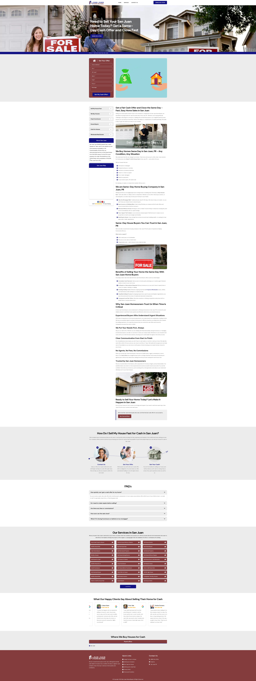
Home (119, 2)
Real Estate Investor (122, 576)
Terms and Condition (129, 672)
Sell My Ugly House (148, 572)
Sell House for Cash (95, 559)
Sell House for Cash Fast (130, 667)
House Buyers (120, 580)
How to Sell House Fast (149, 568)
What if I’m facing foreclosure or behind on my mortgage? (109, 519)
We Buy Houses (95, 555)
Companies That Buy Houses (151, 576)
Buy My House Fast (122, 546)
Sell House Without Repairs (150, 555)
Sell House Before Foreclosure (124, 568)
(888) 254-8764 (160, 2)
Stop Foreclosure (121, 563)
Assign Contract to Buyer (130, 659)
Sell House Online (148, 580)
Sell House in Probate (122, 559)
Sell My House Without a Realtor (125, 542)
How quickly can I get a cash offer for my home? (106, 492)
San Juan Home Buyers (128, 679)
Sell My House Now (95, 576)
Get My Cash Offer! (101, 94)
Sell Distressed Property (123, 551)
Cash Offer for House (122, 572)
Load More (128, 586)
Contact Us (134, 2)
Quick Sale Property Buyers (97, 542)
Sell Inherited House (96, 572)
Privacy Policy (127, 669)
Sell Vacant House (148, 563)
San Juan (93, 645)
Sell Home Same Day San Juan (101, 53)
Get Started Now (125, 416)
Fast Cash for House (129, 664)
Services (126, 2)
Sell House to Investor (129, 662)
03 (151, 447)
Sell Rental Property (149, 551)
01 (97, 447)
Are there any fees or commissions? (102, 508)
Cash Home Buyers (95, 551)
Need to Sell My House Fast (97, 580)
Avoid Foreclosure (95, 568)
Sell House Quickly (148, 542)
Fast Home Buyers (148, 546)
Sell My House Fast (95, 546)
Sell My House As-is (96, 563)
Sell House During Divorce (123, 555)
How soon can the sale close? (100, 513)
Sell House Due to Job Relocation (152, 559)
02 (124, 447)
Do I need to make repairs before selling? (104, 503)
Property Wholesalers (152, 289)
